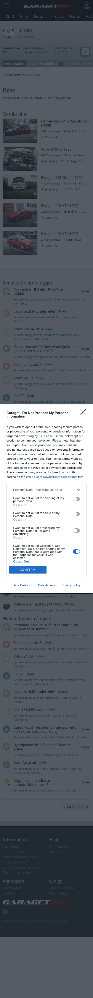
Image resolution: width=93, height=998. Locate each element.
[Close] (84, 413)
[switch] (76, 499)
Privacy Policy (71, 585)
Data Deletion (22, 585)
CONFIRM (28, 569)
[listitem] (46, 490)
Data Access (46, 585)
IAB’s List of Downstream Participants (51, 476)
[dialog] (46, 499)
